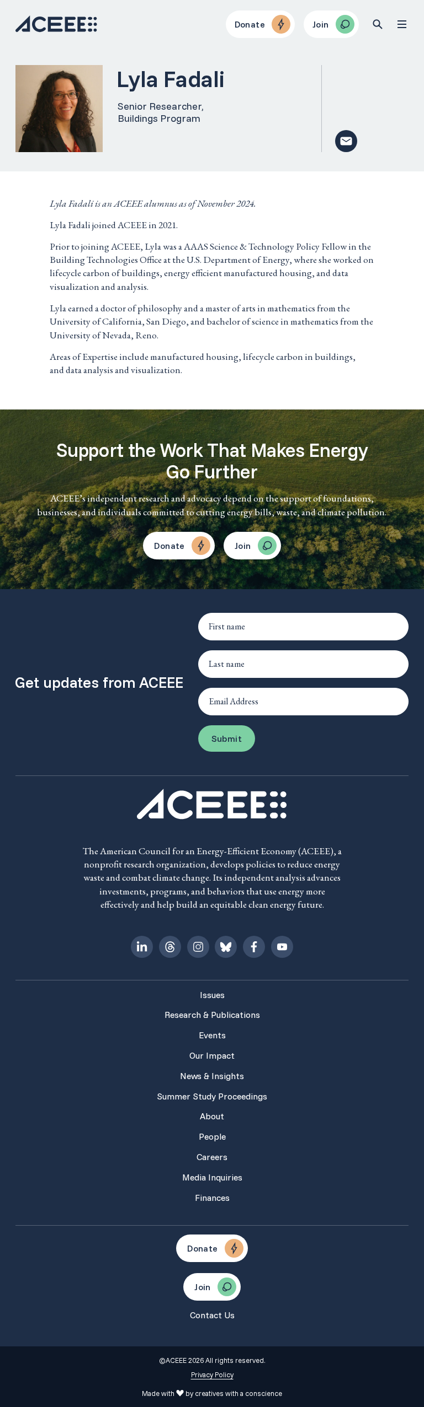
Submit (226, 738)
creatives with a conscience (238, 1393)
